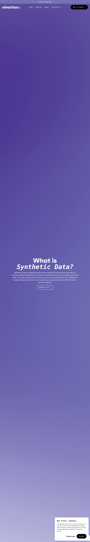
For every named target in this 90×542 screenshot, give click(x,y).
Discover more (70, 536)
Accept (81, 536)
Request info (44, 287)
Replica (39, 7)
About (47, 7)
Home (31, 7)
